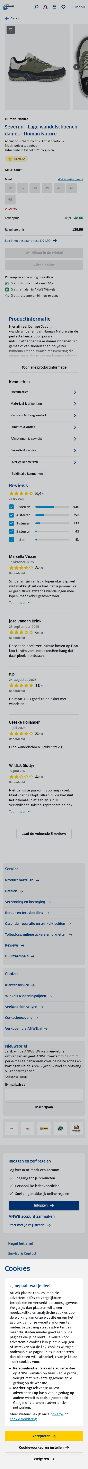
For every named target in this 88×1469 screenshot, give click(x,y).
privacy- (57, 1414)
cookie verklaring (23, 1419)
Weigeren (41, 1459)
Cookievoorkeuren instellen (41, 1447)
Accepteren (41, 1436)
